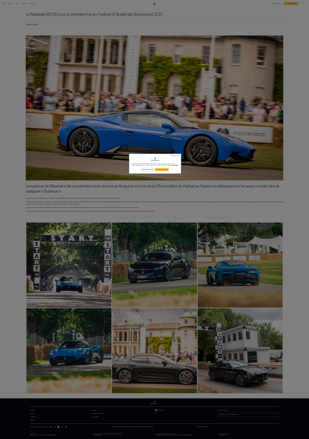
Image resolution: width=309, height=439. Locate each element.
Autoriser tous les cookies (162, 169)
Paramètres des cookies (147, 169)
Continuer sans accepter (175, 155)
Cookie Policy (175, 165)
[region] (155, 164)
